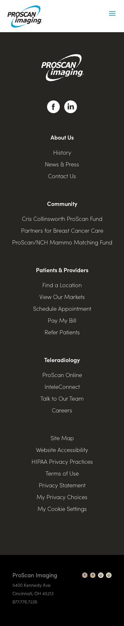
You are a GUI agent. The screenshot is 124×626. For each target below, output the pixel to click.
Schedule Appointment (62, 308)
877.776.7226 (24, 601)
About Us (62, 137)
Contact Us (62, 176)
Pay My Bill (62, 320)
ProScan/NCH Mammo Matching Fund (62, 242)
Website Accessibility (62, 450)
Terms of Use (62, 473)
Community (62, 203)
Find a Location (62, 285)
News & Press (62, 164)
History (62, 152)
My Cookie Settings (62, 509)
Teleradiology (62, 360)
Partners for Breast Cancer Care (62, 230)
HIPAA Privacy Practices (62, 461)
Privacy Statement (62, 485)
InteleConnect (62, 386)
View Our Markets (62, 297)
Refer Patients (62, 332)
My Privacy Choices (62, 497)
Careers (62, 410)
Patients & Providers (62, 270)
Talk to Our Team (62, 398)
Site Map (62, 438)
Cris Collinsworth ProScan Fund (62, 218)
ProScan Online (62, 375)
